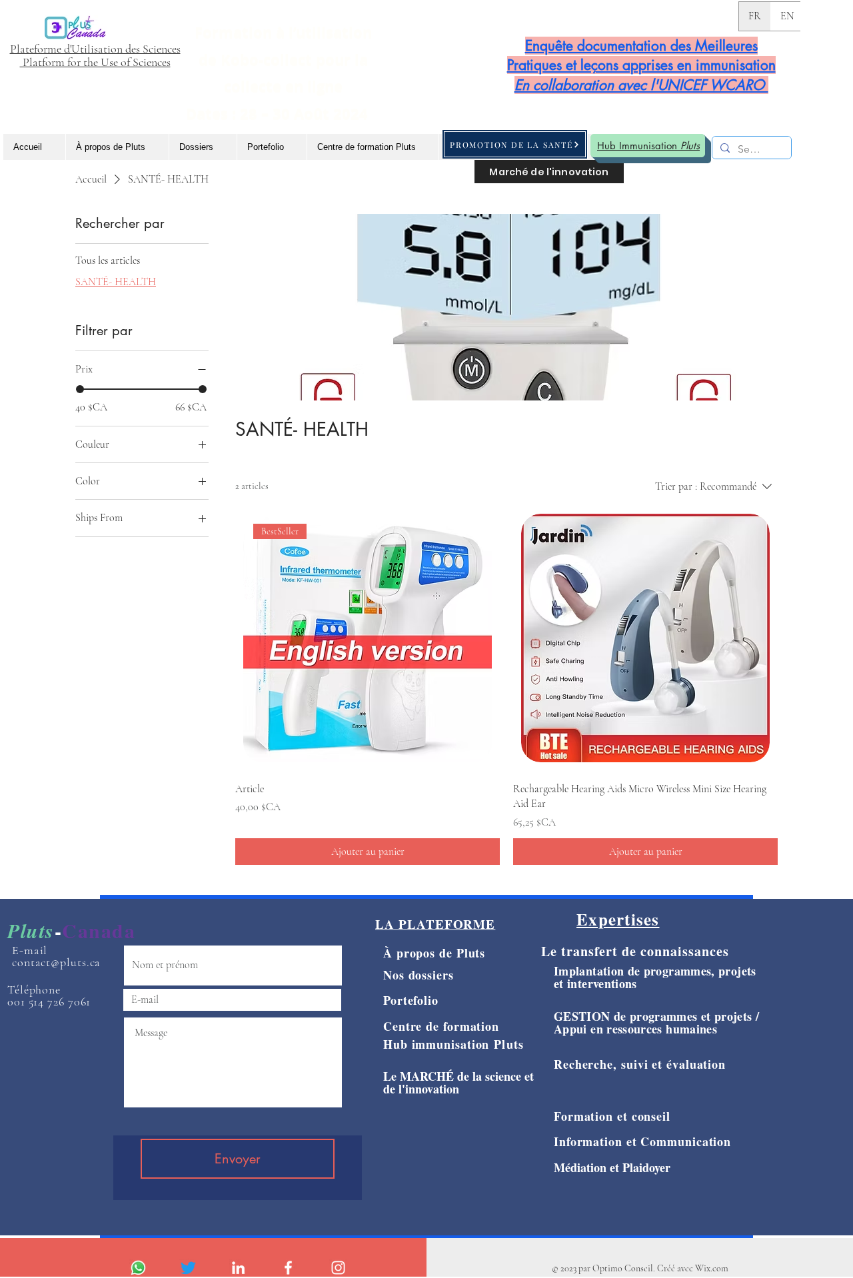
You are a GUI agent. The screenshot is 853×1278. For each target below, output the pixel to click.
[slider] (80, 389)
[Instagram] (338, 1268)
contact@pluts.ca (56, 962)
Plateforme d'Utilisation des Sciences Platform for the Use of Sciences (95, 55)
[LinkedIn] (238, 1268)
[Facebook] (288, 1268)
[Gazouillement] (188, 1268)
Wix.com (711, 1268)
